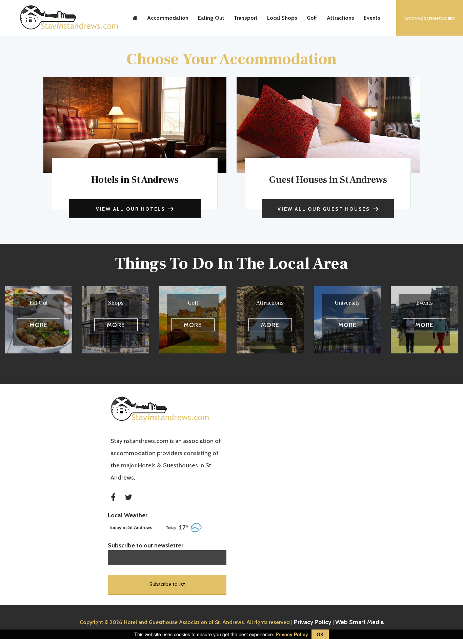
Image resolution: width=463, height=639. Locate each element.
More (38, 325)
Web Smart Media (359, 622)
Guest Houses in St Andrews (328, 180)
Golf (312, 18)
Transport (246, 18)
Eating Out (211, 18)
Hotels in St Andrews (135, 180)
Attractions (340, 18)
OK (320, 634)
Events (372, 18)
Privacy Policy (312, 622)
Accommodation (167, 18)
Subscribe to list (167, 584)
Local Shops (282, 18)
